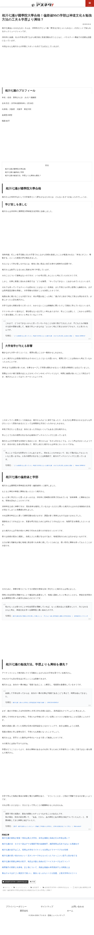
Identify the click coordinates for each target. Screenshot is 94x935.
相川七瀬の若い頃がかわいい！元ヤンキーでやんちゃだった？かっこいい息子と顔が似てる (39, 856)
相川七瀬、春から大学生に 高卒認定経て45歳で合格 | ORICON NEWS (35, 702)
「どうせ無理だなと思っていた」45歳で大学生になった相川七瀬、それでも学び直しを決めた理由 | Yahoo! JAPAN (48, 336)
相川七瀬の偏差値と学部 (14, 172)
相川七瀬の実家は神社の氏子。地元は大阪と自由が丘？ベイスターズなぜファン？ (36, 861)
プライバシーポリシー (16, 906)
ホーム (70, 911)
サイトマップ (47, 906)
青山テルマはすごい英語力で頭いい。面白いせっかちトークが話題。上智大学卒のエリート (39, 873)
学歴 (33, 882)
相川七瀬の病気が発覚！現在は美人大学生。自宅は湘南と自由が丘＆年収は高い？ (36, 838)
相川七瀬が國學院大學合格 (15, 169)
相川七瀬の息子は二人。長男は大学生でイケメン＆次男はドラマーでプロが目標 (35, 850)
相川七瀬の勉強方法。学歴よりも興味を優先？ (23, 175)
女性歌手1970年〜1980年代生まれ (16, 882)
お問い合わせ (77, 906)
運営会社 (24, 911)
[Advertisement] (47, 68)
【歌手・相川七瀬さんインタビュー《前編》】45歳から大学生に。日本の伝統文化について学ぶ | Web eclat (46, 826)
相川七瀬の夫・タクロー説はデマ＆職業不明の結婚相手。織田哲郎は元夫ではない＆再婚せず (40, 844)
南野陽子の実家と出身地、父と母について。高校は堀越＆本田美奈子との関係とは (36, 867)
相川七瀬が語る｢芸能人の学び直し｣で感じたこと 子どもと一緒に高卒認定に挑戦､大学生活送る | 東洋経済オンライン (49, 616)
